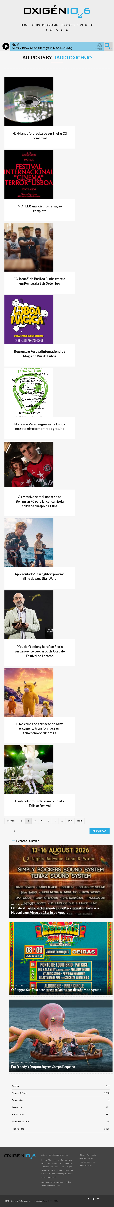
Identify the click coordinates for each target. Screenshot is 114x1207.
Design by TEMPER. (50, 1201)
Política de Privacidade (87, 1155)
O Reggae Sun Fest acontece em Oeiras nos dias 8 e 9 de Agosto (56, 990)
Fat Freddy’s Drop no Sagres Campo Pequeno (43, 1067)
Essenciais (61, 1107)
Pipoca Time (61, 1128)
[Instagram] (51, 30)
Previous (11, 820)
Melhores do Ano (61, 1121)
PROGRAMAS (50, 25)
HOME (25, 25)
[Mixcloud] (56, 30)
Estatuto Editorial (85, 1165)
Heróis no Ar (61, 1114)
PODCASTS (68, 25)
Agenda (61, 1086)
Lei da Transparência (87, 1162)
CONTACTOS (85, 25)
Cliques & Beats (19, 904)
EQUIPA (35, 25)
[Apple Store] (66, 30)
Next (79, 820)
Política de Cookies (86, 1158)
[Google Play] (61, 30)
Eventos (33, 904)
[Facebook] (46, 30)
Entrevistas (61, 1100)
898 (70, 820)
